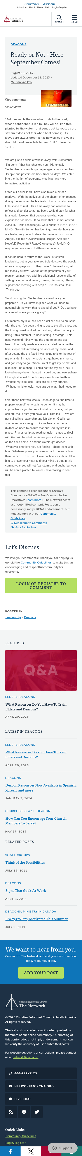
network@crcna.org (26, 1057)
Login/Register (59, 7)
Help (47, 7)
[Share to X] (31, 1151)
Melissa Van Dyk (21, 82)
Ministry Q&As (31, 4)
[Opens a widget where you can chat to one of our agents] (62, 1148)
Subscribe (21, 7)
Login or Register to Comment (41, 585)
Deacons (18, 44)
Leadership (13, 617)
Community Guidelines (36, 562)
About (32, 7)
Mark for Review (25, 527)
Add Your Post (41, 972)
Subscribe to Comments (30, 523)
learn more (34, 500)
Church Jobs (49, 4)
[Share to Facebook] (10, 1151)
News (40, 7)
